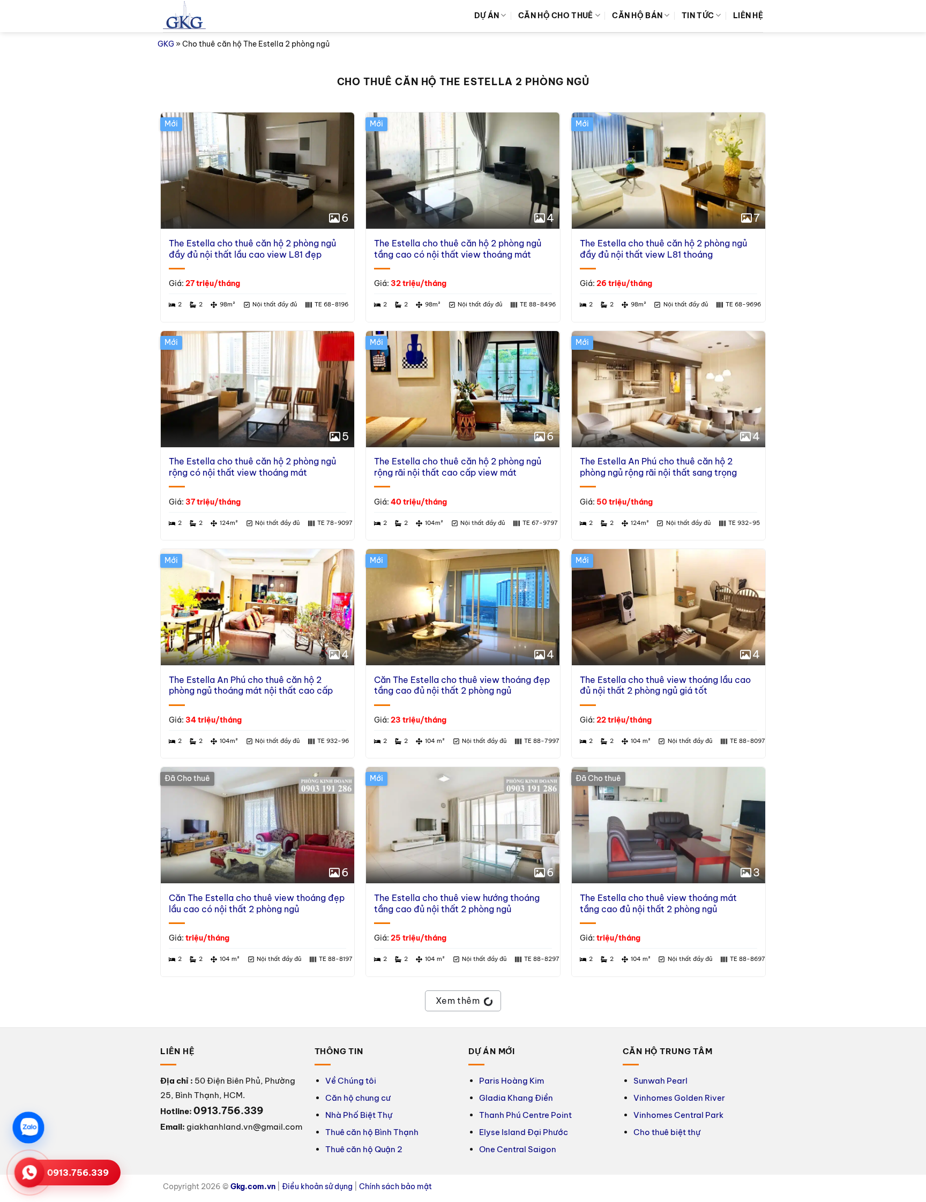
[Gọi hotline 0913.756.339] (29, 1172)
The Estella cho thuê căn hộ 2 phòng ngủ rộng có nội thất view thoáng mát (252, 467)
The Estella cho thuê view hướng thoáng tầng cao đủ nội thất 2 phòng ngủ (457, 903)
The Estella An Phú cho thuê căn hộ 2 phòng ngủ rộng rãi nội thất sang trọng (658, 467)
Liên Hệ (748, 15)
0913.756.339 (78, 1172)
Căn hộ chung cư (358, 1098)
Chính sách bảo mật (395, 1186)
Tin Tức (698, 15)
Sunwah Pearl (660, 1081)
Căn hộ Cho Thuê (555, 15)
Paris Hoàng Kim (511, 1081)
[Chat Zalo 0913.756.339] (28, 1128)
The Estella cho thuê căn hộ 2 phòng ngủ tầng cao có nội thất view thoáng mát (457, 249)
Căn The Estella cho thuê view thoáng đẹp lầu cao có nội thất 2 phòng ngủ (257, 903)
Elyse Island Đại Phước (523, 1132)
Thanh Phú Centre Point (525, 1115)
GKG (166, 44)
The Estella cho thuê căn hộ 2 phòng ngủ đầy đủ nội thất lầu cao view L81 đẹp (252, 249)
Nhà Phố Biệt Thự (358, 1115)
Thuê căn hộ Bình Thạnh (372, 1132)
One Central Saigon (517, 1149)
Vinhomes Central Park (678, 1115)
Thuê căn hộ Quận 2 (363, 1149)
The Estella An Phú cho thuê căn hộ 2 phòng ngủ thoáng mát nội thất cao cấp (251, 685)
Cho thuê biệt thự (666, 1132)
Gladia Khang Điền (516, 1098)
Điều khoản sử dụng (317, 1186)
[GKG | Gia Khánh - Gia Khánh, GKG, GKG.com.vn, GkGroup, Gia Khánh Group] (184, 16)
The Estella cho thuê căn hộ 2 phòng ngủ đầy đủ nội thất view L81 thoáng (663, 249)
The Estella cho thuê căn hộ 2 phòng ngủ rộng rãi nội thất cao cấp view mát (457, 467)
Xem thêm (458, 1000)
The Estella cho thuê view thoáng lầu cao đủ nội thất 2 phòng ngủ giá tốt (665, 685)
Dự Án (486, 15)
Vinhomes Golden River (679, 1098)
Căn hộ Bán (637, 15)
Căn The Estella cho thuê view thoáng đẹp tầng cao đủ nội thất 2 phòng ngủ (462, 685)
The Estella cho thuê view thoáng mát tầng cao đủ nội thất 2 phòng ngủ (658, 903)
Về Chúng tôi (350, 1081)
